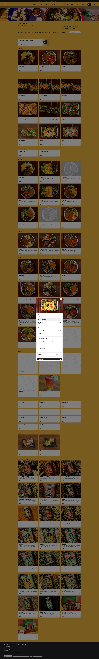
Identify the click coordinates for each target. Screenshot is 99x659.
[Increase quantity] (60, 354)
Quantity (40, 354)
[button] (49, 305)
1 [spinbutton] (58, 354)
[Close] (61, 299)
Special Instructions (42, 338)
